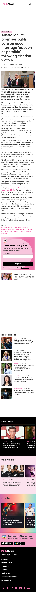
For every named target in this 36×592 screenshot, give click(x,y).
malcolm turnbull (20, 229)
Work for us (5, 573)
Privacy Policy (25, 267)
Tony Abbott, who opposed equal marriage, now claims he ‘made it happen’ (24, 392)
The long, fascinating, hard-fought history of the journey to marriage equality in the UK (24, 341)
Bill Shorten (25, 227)
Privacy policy (6, 580)
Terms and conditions (9, 576)
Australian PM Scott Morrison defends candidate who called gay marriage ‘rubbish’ (23, 379)
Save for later (15, 68)
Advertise (4, 569)
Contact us (5, 566)
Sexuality (4, 233)
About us (4, 559)
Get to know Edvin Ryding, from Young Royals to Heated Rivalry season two (11, 445)
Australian (18, 227)
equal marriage (6, 229)
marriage (29, 229)
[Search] (30, 4)
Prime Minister (14, 231)
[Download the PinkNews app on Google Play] (19, 543)
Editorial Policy (6, 562)
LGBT (13, 229)
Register (18, 264)
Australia (4, 227)
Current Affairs (7, 32)
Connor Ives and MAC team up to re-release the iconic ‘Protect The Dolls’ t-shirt (12, 484)
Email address (9, 253)
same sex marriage (25, 231)
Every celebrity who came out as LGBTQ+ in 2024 (24, 276)
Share (5, 68)
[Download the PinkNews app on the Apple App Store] (7, 543)
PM (2, 231)
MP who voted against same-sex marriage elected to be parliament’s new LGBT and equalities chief (24, 367)
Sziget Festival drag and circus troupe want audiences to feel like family (12, 522)
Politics (7, 231)
